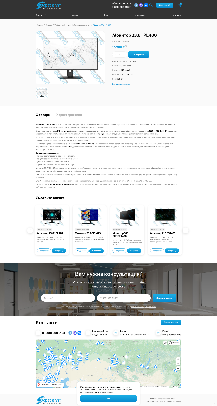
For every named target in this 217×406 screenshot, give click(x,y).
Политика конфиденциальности (162, 398)
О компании (140, 15)
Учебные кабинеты (62, 25)
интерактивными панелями (111, 174)
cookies (98, 387)
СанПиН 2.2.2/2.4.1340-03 (139, 181)
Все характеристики (121, 84)
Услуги (75, 15)
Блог (106, 15)
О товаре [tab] (43, 115)
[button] (42, 93)
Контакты (176, 15)
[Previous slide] (18, 230)
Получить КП (164, 5)
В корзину (139, 54)
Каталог (39, 15)
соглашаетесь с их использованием (96, 392)
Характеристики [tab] (69, 115)
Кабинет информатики (81, 25)
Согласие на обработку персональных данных (162, 401)
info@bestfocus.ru (121, 3)
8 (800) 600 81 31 (121, 7)
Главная (40, 25)
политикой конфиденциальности (143, 307)
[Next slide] (198, 230)
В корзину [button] (59, 250)
